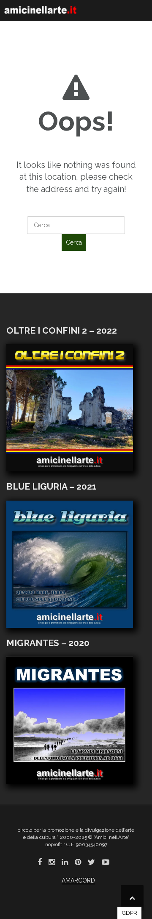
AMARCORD (78, 880)
